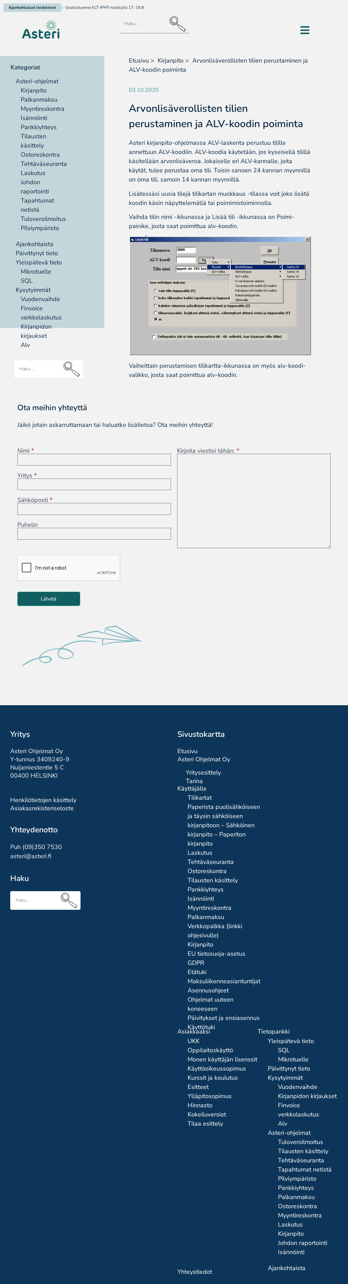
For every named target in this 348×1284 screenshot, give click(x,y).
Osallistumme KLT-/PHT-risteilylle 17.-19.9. (105, 7)
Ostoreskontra (40, 155)
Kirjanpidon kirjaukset (307, 1096)
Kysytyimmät (33, 290)
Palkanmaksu (39, 100)
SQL (27, 281)
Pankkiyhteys (39, 127)
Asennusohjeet (208, 990)
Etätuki (197, 972)
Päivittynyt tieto (37, 253)
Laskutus (33, 173)
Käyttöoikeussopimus (217, 1068)
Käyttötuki (201, 1027)
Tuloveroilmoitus (43, 219)
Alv (25, 345)
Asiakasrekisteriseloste (42, 808)
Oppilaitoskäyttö (210, 1050)
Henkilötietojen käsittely (43, 800)
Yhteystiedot (194, 1272)
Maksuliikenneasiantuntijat (224, 981)
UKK (193, 1041)
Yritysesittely (203, 772)
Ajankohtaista (34, 244)
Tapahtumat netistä (305, 1169)
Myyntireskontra (43, 109)
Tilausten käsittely (213, 880)
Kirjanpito (34, 90)
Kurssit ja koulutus (213, 1078)
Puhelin (27, 525)
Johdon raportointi (302, 1243)
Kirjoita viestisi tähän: (208, 451)
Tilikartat (200, 798)
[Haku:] (154, 24)
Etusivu (139, 60)
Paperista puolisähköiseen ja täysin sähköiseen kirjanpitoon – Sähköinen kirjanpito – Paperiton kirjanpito (224, 825)
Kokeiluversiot (207, 1114)
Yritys (27, 475)
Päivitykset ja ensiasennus (224, 1018)
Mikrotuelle (36, 271)
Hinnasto (200, 1105)
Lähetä (48, 598)
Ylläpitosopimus (210, 1096)
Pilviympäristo (40, 228)
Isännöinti (34, 118)
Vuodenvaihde (40, 299)
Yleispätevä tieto (39, 262)
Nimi (25, 451)
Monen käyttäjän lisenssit (222, 1059)
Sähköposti (34, 500)
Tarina (194, 781)
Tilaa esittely (205, 1124)
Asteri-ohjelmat (37, 81)
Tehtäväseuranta (44, 164)
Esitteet (198, 1087)
